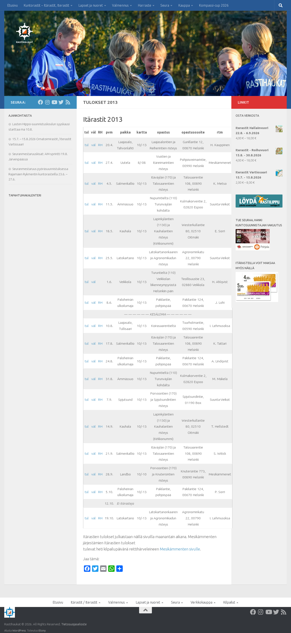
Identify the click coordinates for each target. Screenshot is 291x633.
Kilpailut (229, 602)
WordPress (19, 630)
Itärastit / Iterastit (84, 602)
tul (87, 145)
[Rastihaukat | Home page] (24, 33)
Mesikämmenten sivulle (180, 549)
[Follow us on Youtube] (54, 102)
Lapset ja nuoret (90, 5)
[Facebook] (40, 102)
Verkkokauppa (201, 602)
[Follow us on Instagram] (47, 102)
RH (100, 145)
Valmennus (120, 5)
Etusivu (12, 5)
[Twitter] (60, 102)
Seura (164, 5)
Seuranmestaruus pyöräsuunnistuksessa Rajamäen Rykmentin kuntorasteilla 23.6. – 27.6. (38, 174)
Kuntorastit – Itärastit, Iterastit (46, 5)
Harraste (144, 5)
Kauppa (184, 5)
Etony (42, 630)
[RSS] (67, 102)
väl (93, 145)
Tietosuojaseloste (74, 624)
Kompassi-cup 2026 (214, 5)
